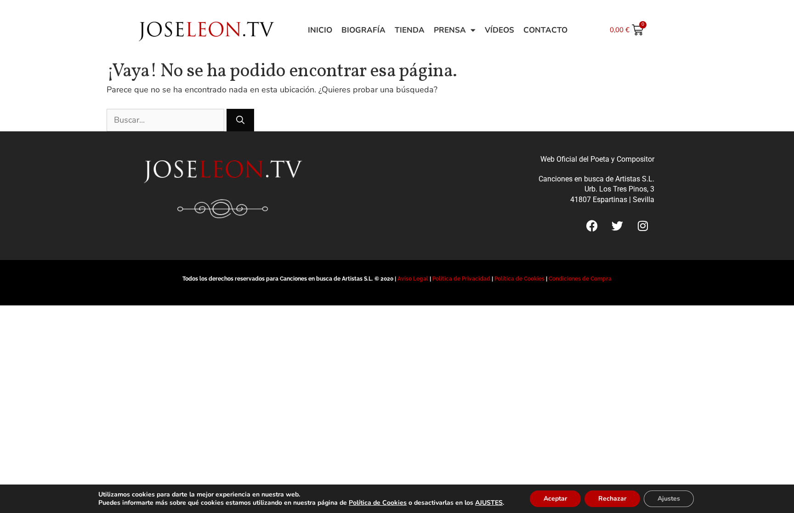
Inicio (320, 30)
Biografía (363, 30)
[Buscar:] (167, 119)
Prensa (450, 30)
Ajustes (669, 498)
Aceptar (555, 498)
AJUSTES (489, 503)
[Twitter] (617, 225)
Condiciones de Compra (580, 279)
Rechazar (612, 498)
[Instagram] (642, 225)
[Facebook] (592, 225)
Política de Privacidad (461, 279)
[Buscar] (240, 120)
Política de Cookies (519, 279)
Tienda (410, 30)
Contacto (545, 30)
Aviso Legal (412, 279)
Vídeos (499, 30)
